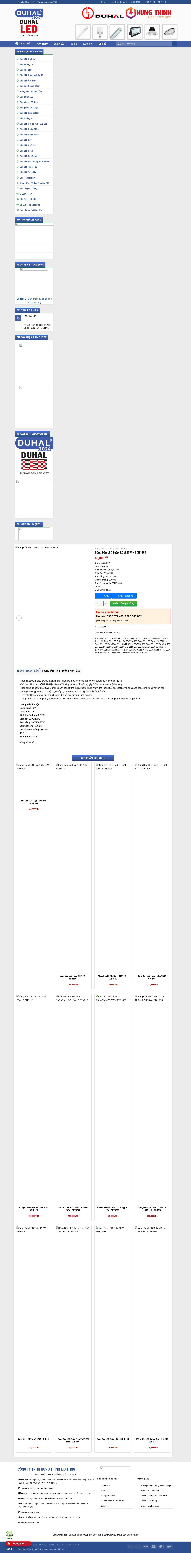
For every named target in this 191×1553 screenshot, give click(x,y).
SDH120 (126, 653)
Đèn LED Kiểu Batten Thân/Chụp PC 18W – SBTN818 (73, 1209)
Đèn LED (98, 647)
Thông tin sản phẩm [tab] (28, 671)
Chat (106, 596)
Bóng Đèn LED (105, 638)
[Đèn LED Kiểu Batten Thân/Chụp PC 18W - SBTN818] (73, 1099)
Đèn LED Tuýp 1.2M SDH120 (123, 650)
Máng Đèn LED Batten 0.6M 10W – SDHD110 (113, 977)
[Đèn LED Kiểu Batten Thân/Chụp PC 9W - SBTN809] (113, 1099)
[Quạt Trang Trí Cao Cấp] (18, 209)
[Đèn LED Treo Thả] (18, 166)
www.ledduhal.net (64, 1498)
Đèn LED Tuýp (109, 647)
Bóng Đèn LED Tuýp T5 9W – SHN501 (33, 1439)
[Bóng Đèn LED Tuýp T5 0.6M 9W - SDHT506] (152, 868)
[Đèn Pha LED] (18, 69)
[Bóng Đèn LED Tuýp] (18, 107)
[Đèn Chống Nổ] (18, 118)
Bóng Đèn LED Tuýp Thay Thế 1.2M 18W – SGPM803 (73, 1440)
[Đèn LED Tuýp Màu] (18, 172)
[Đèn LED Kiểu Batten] (18, 112)
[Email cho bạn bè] (107, 659)
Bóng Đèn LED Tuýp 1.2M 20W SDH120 (120, 641)
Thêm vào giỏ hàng (123, 603)
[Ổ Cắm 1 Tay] (18, 193)
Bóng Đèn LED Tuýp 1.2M (140, 638)
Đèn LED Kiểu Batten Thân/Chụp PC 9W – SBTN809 (112, 1209)
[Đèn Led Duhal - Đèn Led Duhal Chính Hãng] (32, 22)
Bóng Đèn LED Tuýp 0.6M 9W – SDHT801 (73, 977)
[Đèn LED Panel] (18, 150)
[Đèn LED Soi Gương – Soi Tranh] (18, 161)
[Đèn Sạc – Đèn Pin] (18, 199)
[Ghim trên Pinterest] (112, 659)
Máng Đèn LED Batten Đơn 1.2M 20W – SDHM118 (152, 1440)
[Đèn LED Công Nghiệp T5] (18, 75)
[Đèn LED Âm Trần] (18, 80)
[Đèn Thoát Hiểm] (18, 177)
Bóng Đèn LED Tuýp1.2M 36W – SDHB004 (33, 802)
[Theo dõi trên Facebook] (169, 2)
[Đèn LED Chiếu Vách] (18, 134)
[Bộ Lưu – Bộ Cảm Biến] (18, 204)
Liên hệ (102, 43)
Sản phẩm (59, 43)
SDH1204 (135, 653)
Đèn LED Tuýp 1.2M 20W (144, 647)
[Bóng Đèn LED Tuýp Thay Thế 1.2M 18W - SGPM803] (73, 1331)
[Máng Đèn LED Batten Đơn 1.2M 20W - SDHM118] (152, 1331)
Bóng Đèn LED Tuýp (118, 548)
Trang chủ (24, 43)
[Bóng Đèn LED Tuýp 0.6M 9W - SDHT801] (73, 868)
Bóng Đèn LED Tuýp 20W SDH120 (131, 644)
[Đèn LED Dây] (18, 139)
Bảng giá (87, 43)
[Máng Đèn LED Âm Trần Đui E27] (18, 182)
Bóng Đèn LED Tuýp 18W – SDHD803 (113, 1439)
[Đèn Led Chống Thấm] (18, 85)
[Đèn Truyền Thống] (18, 188)
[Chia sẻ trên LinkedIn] (117, 659)
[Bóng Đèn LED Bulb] (18, 102)
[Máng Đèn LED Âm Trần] (18, 91)
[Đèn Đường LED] (18, 64)
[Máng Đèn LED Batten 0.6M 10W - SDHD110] (113, 868)
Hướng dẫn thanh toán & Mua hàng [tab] (61, 671)
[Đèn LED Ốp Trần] (18, 145)
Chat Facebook (126, 596)
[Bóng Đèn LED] (18, 96)
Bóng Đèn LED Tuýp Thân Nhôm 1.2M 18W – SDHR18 (152, 1209)
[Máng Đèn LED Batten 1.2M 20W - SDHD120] (33, 1099)
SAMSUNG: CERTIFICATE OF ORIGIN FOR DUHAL (37, 326)
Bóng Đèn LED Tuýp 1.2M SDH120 (152, 641)
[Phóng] (19, 618)
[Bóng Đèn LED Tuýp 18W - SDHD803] (113, 1331)
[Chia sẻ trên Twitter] (102, 659)
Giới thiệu (42, 43)
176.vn (61, 1549)
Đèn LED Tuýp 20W (144, 650)
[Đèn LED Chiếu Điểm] (18, 129)
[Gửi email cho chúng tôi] (172, 2)
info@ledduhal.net (35, 1498)
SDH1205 (143, 653)
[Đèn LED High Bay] (18, 58)
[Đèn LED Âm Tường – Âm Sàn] (18, 123)
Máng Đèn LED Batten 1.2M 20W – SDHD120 (34, 1209)
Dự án (74, 43)
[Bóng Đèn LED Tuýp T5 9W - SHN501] (33, 1331)
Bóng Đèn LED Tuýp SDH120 (158, 644)
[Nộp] (174, 44)
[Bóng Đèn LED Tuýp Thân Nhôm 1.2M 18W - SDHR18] (152, 1099)
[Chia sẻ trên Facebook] (97, 659)
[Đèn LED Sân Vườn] (18, 155)
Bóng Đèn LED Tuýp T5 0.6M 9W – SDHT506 (152, 977)
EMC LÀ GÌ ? (29, 316)
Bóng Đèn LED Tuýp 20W (105, 644)
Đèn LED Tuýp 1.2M (124, 647)
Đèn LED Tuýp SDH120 (112, 653)
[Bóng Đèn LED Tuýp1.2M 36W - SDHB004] (33, 780)
